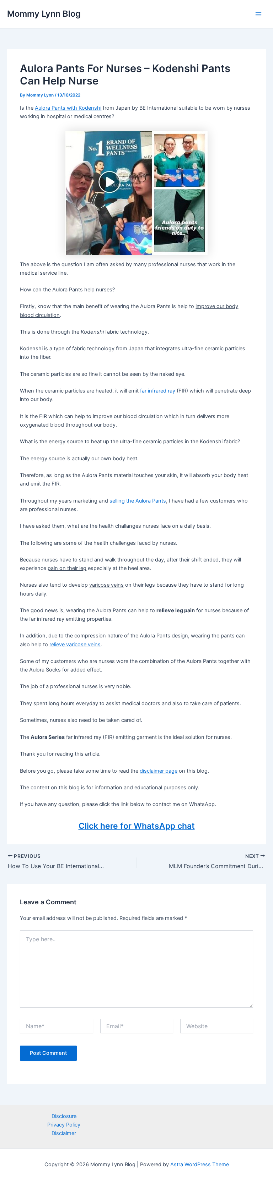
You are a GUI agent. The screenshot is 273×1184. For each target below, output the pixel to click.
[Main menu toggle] (258, 14)
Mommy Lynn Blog (44, 14)
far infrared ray (157, 391)
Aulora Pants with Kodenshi (68, 108)
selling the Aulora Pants (137, 501)
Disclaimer (64, 1133)
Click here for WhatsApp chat (137, 826)
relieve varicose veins (75, 644)
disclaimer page (158, 771)
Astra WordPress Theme (199, 1164)
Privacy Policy (63, 1125)
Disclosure (64, 1116)
